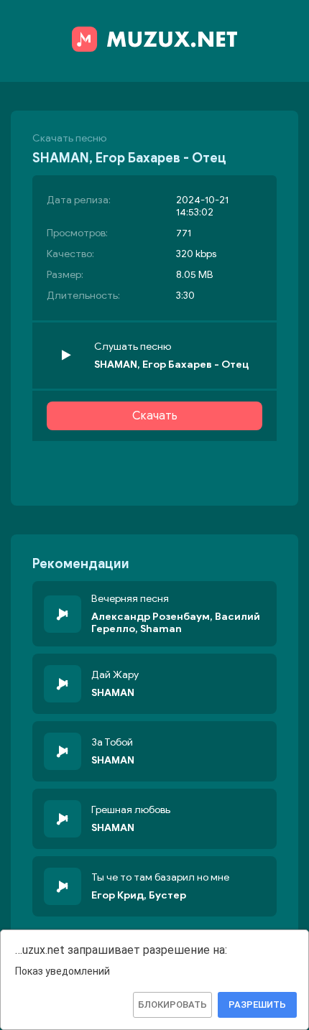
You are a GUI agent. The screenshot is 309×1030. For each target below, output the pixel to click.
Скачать (154, 416)
